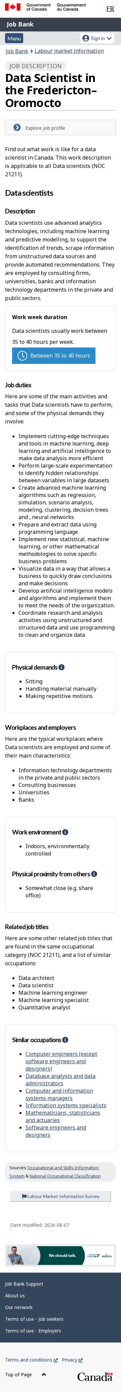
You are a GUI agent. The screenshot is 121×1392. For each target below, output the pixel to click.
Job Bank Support (24, 1284)
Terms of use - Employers (33, 1330)
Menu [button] (14, 38)
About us (15, 1295)
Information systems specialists (66, 1105)
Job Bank (20, 24)
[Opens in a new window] (60, 1255)
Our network (19, 1307)
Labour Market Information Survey (63, 1196)
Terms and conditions (31, 1360)
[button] (61, 667)
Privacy (72, 1360)
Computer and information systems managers (59, 1094)
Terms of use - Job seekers (34, 1319)
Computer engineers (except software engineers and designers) (61, 1061)
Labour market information (69, 51)
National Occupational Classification (65, 1176)
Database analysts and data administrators (60, 1079)
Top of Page (19, 1374)
